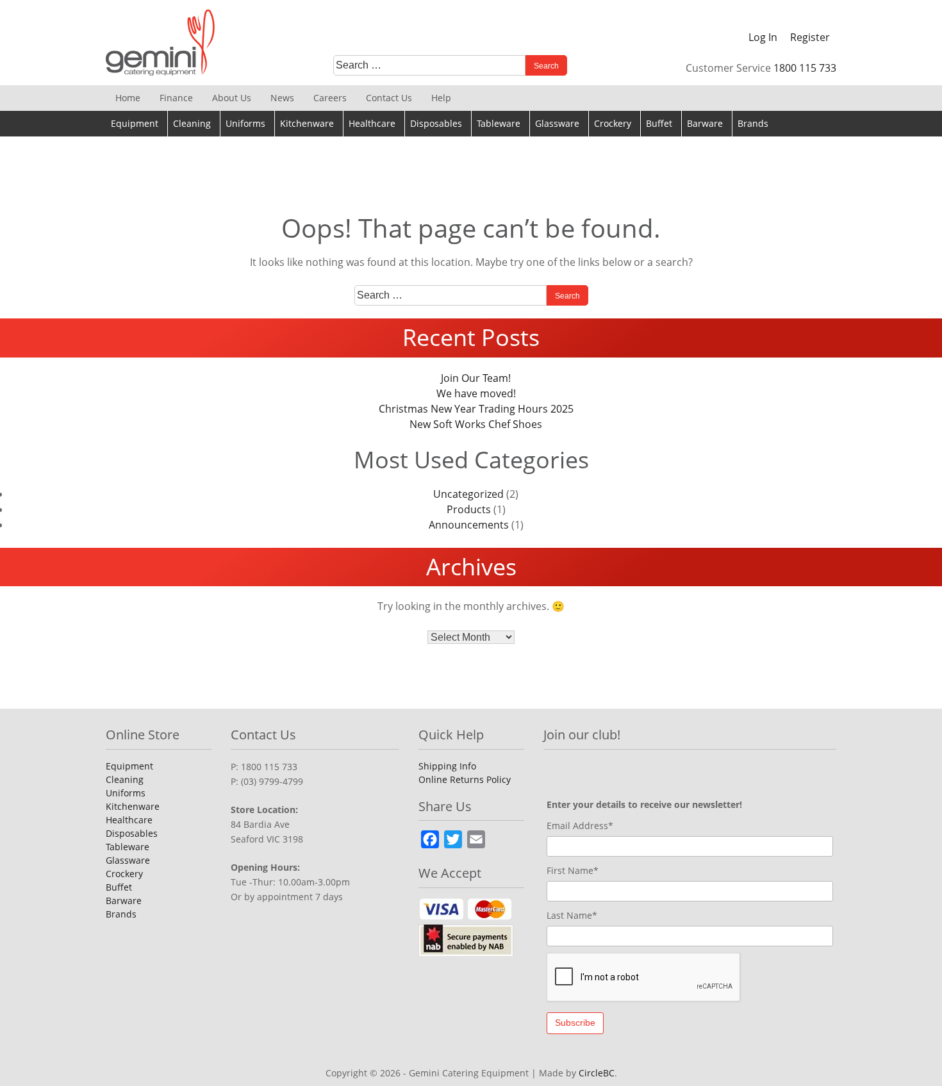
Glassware (557, 123)
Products (469, 509)
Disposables (436, 123)
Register (810, 37)
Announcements (469, 525)
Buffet (659, 123)
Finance (176, 98)
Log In (762, 37)
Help (441, 98)
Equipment (134, 123)
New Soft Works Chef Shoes (475, 424)
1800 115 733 (804, 68)
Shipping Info (447, 766)
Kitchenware (307, 123)
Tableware (498, 123)
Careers (330, 98)
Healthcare (372, 123)
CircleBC (597, 1073)
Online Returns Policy (464, 779)
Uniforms (245, 123)
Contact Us (389, 98)
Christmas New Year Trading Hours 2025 (476, 409)
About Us (231, 98)
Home (127, 98)
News (282, 98)
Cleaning (192, 123)
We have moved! (476, 393)
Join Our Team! (476, 378)
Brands (753, 123)
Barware (705, 123)
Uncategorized (468, 494)
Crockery (612, 123)
